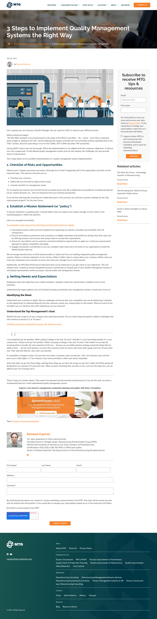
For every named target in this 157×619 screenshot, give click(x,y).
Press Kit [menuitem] (73, 548)
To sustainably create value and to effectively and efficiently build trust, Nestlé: (40, 225)
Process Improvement (29, 421)
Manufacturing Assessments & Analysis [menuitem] (73, 581)
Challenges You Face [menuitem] (69, 5)
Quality (16, 421)
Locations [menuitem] (102, 5)
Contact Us (142, 5)
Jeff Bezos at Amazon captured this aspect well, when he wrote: (34, 324)
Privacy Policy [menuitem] (86, 548)
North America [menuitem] (70, 595)
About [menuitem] (113, 5)
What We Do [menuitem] (88, 5)
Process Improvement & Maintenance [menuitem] (106, 560)
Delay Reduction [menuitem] (63, 566)
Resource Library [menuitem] (70, 607)
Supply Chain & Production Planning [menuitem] (71, 563)
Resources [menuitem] (125, 5)
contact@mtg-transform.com (19, 559)
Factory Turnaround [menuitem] (64, 560)
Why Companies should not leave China (31, 44)
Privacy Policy (135, 123)
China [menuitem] (58, 595)
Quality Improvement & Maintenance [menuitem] (106, 563)
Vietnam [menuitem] (92, 595)
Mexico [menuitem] (82, 595)
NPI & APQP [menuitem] (81, 560)
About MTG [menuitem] (61, 548)
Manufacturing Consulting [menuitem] (67, 577)
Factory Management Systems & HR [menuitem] (107, 581)
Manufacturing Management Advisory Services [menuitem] (102, 577)
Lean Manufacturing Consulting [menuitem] (69, 584)
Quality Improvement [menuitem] (134, 563)
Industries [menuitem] (51, 5)
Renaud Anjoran (23, 64)
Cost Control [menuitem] (78, 566)
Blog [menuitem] (58, 607)
